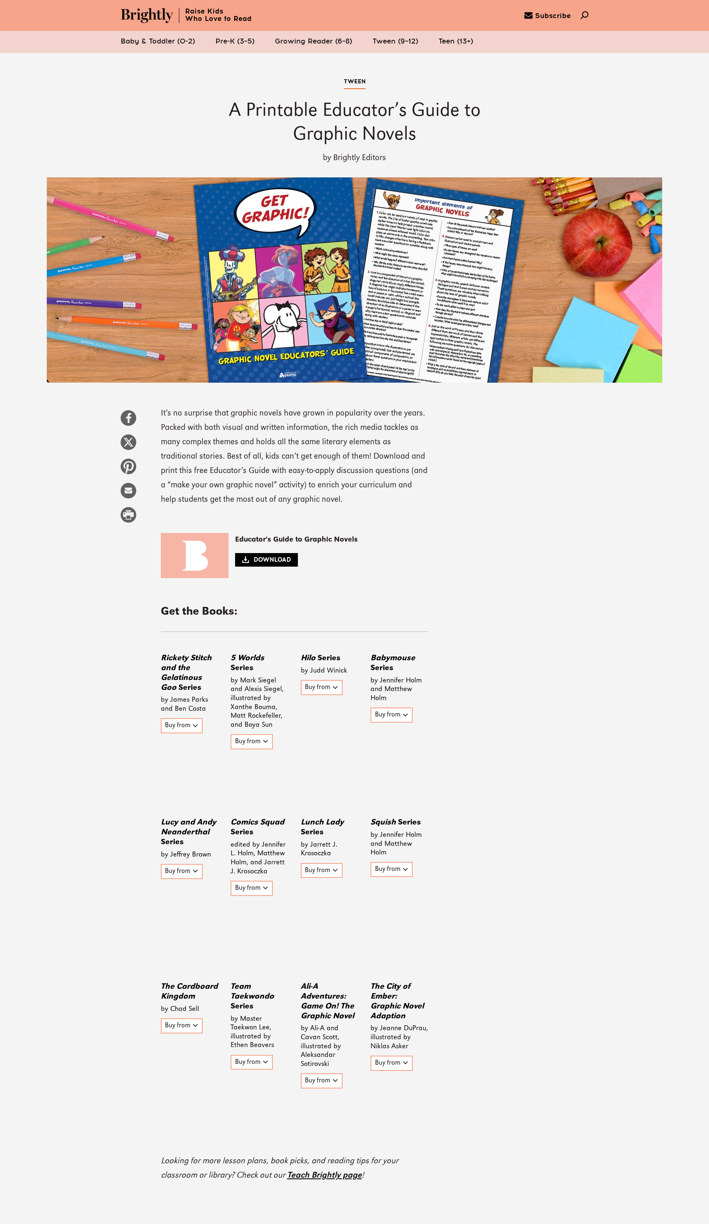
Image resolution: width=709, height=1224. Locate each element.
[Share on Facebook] (128, 422)
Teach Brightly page (324, 1175)
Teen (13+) (456, 41)
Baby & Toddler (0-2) (158, 41)
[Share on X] (128, 446)
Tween (355, 82)
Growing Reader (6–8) (313, 41)
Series (321, 658)
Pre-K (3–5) (234, 41)
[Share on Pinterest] (128, 470)
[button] (158, 42)
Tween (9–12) (395, 41)
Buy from (177, 726)
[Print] (128, 519)
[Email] (128, 494)
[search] (584, 16)
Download (272, 560)
